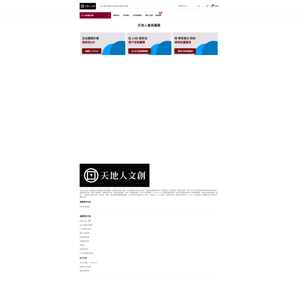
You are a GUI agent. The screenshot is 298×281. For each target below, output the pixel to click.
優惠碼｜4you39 (91, 51)
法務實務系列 (84, 241)
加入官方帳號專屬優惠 (140, 51)
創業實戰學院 (84, 237)
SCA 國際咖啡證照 (86, 253)
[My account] (207, 6)
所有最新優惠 (84, 207)
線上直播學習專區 (86, 225)
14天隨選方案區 (85, 229)
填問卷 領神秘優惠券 (185, 51)
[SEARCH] (199, 6)
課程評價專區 (84, 271)
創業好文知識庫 (85, 267)
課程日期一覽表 (85, 221)
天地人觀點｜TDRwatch (88, 263)
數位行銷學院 (84, 233)
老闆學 (82, 245)
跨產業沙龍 (84, 249)
